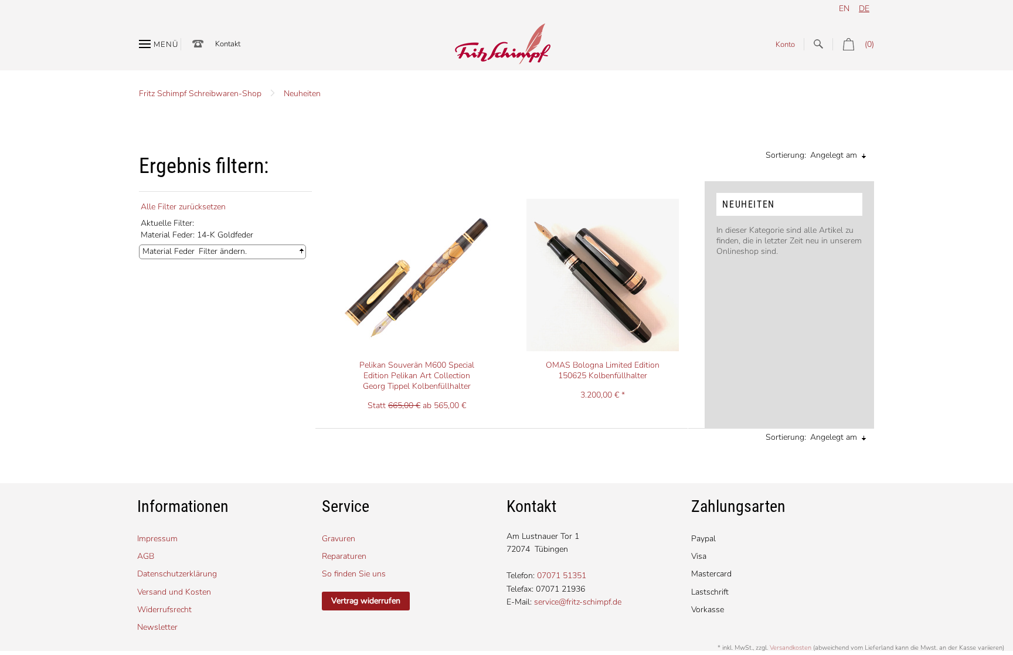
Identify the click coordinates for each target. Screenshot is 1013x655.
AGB (145, 556)
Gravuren (338, 538)
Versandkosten (790, 647)
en (844, 8)
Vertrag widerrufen (365, 600)
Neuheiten (302, 93)
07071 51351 (561, 575)
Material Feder (168, 251)
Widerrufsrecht (164, 609)
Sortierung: (786, 155)
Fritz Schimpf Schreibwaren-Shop (200, 93)
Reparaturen (344, 556)
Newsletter (157, 627)
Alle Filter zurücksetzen (183, 206)
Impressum (157, 538)
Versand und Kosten (174, 592)
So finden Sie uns (354, 573)
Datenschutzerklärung (177, 573)
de (864, 8)
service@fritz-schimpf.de (577, 602)
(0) (869, 44)
